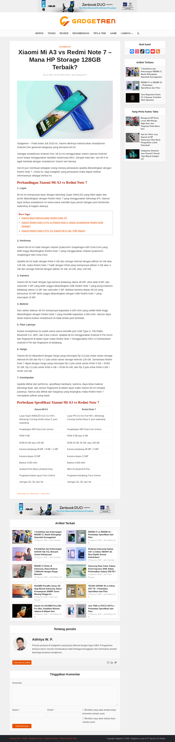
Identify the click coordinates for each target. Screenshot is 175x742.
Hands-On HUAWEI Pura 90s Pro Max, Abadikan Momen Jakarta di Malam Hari (48, 608)
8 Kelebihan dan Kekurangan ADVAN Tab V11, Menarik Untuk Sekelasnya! (48, 552)
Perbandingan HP (23, 493)
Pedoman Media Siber (68, 738)
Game (113, 33)
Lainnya (126, 33)
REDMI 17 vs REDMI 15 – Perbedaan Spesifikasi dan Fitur (100, 535)
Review (64, 33)
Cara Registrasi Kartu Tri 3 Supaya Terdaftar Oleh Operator (151, 97)
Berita (39, 33)
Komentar (17, 683)
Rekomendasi (80, 33)
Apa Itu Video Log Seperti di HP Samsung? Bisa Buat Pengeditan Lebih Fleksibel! (150, 139)
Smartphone (65, 47)
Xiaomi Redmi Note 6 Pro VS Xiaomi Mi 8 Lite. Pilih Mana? (53, 230)
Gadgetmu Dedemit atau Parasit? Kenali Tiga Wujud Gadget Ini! (150, 155)
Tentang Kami (15, 738)
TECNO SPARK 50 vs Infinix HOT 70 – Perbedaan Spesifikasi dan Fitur (101, 589)
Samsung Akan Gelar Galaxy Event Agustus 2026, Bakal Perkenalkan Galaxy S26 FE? (102, 569)
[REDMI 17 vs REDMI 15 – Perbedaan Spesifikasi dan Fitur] (133, 85)
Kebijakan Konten (51, 738)
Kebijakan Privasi (36, 738)
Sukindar (56, 540)
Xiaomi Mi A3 (46, 493)
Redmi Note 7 (35, 493)
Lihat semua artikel (22, 662)
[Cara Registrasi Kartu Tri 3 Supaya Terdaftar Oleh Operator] (133, 98)
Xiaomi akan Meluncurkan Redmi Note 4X (44, 218)
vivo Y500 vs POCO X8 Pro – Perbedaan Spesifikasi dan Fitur (101, 608)
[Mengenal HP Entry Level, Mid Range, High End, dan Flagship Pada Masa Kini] (133, 121)
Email (50, 710)
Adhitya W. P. (81, 75)
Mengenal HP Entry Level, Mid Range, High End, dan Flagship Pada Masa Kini (150, 123)
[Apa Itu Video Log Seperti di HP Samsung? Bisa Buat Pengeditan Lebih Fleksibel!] (133, 137)
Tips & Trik (99, 33)
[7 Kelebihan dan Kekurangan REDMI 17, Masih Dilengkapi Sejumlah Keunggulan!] (133, 72)
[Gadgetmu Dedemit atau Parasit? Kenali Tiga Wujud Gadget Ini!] (133, 154)
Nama (16, 710)
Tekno (52, 33)
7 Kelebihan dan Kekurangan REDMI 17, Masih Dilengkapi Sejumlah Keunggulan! (48, 535)
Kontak (24, 738)
